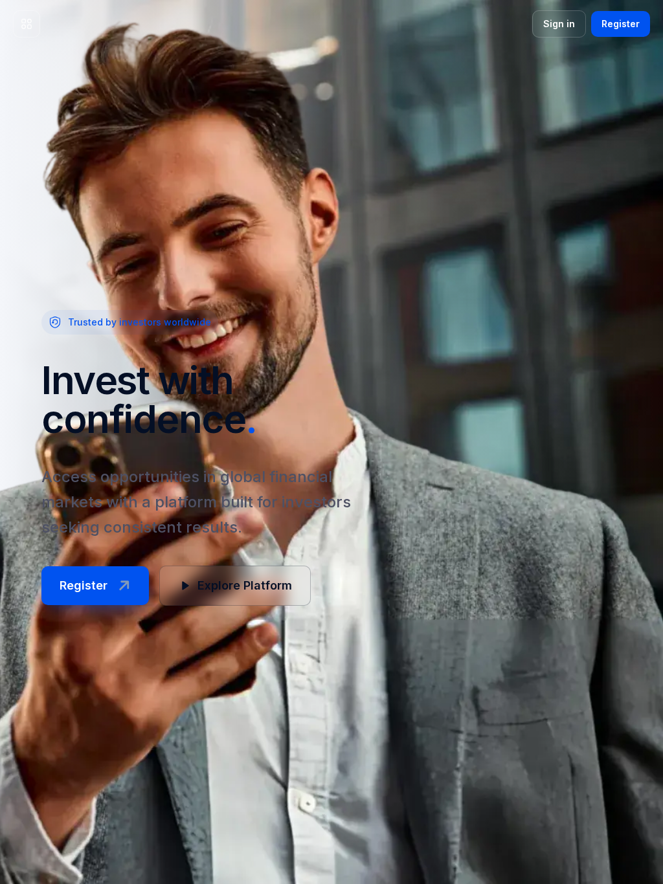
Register (620, 23)
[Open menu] (26, 24)
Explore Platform (244, 585)
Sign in (559, 23)
